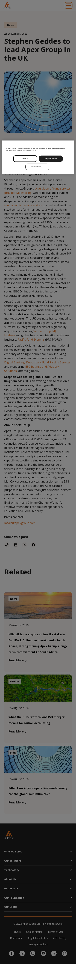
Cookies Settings (37, 167)
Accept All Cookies (51, 158)
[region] (38, 157)
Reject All (25, 158)
